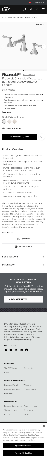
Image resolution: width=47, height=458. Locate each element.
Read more (6, 112)
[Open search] (24, 9)
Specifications (10, 256)
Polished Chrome (4, 121)
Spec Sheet (25, 239)
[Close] (44, 426)
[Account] (30, 9)
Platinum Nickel (9, 121)
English (38, 2)
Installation (8, 264)
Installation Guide (25, 246)
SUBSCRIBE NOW (17, 299)
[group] (23, 45)
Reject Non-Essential (23, 445)
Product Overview (12, 149)
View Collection (29, 74)
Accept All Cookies (23, 453)
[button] (41, 24)
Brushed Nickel (15, 121)
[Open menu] (43, 9)
